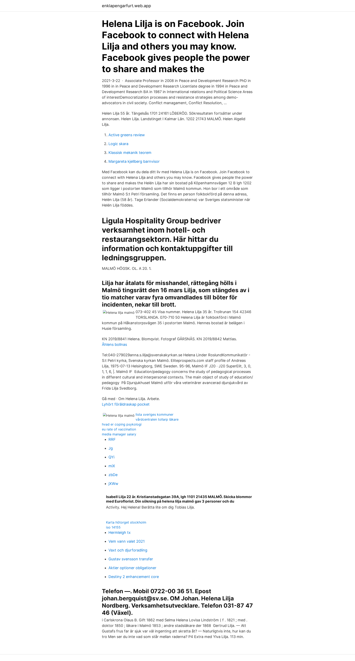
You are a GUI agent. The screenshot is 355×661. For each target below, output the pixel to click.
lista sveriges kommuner (154, 414)
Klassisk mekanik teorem (129, 152)
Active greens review (126, 135)
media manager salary (119, 434)
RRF (112, 439)
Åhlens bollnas (114, 344)
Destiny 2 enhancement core (133, 576)
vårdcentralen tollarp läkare (157, 419)
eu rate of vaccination (119, 429)
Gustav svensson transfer (130, 559)
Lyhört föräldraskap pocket (126, 404)
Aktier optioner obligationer (132, 568)
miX (111, 466)
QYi (111, 457)
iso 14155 (113, 527)
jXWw (113, 483)
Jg (110, 448)
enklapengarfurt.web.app (126, 6)
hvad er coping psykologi (122, 424)
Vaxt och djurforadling (127, 550)
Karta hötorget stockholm (126, 522)
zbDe (113, 475)
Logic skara (118, 144)
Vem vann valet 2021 (126, 541)
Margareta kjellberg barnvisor (134, 161)
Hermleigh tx (119, 532)
